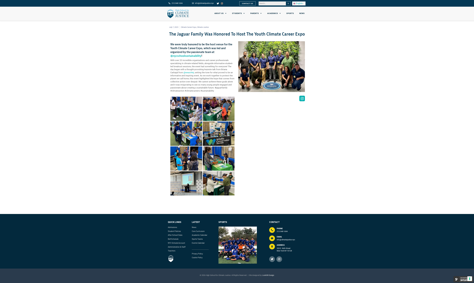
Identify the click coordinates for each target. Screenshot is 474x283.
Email (279, 237)
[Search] (288, 3)
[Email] (272, 238)
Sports (290, 13)
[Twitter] (218, 3)
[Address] (272, 246)
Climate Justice (203, 27)
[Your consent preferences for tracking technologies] (469, 278)
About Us (219, 13)
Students (237, 13)
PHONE (280, 228)
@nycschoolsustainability (185, 56)
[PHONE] (272, 230)
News (302, 13)
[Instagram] (222, 3)
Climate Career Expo (188, 27)
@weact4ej (189, 72)
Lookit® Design (268, 275)
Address (281, 245)
